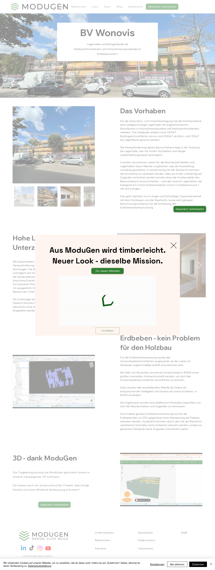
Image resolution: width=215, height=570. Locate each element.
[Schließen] (211, 564)
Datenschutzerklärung (39, 565)
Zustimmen (198, 564)
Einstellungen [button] (157, 564)
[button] (174, 245)
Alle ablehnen (177, 564)
